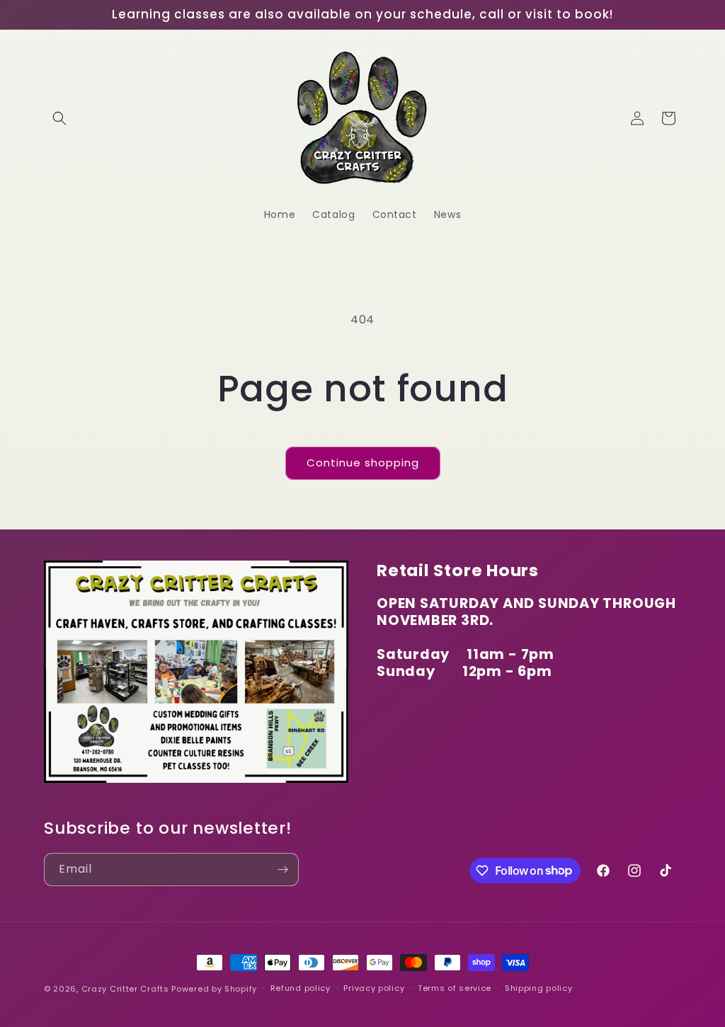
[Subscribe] (282, 869)
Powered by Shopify (214, 988)
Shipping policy (539, 988)
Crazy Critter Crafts (125, 988)
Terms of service (454, 988)
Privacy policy (373, 988)
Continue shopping (363, 462)
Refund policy (300, 988)
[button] (59, 118)
